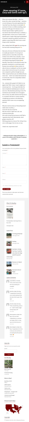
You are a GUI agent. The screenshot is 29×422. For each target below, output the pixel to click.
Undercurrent (7, 388)
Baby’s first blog (17, 291)
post (16, 45)
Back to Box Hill (7, 369)
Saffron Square (7, 384)
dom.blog (4, 2)
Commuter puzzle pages (9, 395)
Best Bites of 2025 (8, 381)
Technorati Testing (8, 372)
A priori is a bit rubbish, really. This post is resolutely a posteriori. (15, 137)
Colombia (18, 280)
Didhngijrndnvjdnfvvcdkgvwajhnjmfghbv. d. (14, 135)
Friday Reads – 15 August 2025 (10, 391)
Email (4, 173)
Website (3, 179)
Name (4, 167)
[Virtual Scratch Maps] (14, 415)
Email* (5, 348)
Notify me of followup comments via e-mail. (13, 185)
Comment (4, 153)
